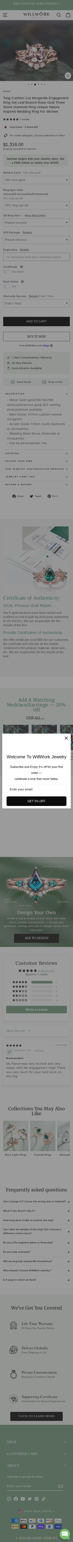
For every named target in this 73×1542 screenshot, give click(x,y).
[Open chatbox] (65, 1534)
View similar (36, 1519)
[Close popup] (67, 1472)
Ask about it (57, 1519)
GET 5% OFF (36, 801)
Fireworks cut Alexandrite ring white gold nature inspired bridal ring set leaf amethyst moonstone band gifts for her (51, 1497)
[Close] (66, 738)
